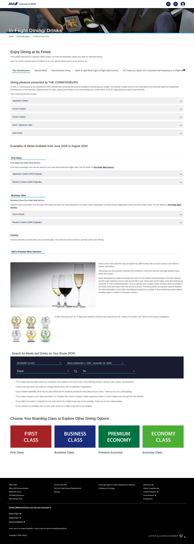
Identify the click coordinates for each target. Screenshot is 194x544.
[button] (97, 100)
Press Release (148, 495)
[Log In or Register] (183, 4)
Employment (147, 499)
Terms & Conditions (16, 522)
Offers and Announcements (18, 488)
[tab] (21, 70)
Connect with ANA (60, 485)
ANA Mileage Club (15, 499)
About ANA (13, 485)
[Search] (168, 4)
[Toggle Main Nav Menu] (175, 4)
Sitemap (57, 492)
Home (11, 36)
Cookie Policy (14, 518)
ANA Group (147, 485)
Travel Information (23, 36)
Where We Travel (15, 492)
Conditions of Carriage (107, 488)
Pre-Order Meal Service (104, 167)
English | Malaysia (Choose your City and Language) (29, 507)
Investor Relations (149, 492)
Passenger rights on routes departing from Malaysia (117, 485)
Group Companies (150, 488)
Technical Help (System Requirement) (67, 488)
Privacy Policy (14, 513)
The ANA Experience (16, 495)
